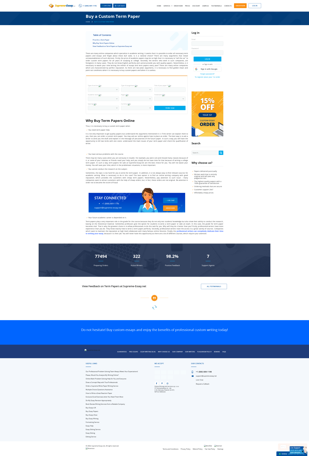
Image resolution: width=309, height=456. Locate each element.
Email (193, 39)
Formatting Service (92, 422)
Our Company (177, 352)
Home (159, 6)
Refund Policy (198, 449)
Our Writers (190, 352)
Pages (123, 95)
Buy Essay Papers (92, 411)
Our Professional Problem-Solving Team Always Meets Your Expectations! (112, 371)
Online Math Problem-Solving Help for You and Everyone (106, 379)
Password (195, 48)
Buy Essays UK (91, 408)
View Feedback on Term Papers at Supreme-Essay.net (112, 46)
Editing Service (91, 437)
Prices (187, 6)
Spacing (90, 104)
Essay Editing (90, 433)
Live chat (107, 5)
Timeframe (158, 95)
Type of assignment (127, 85)
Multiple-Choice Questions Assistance (99, 389)
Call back (121, 5)
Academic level (93, 95)
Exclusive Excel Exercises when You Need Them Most (104, 397)
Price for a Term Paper (101, 40)
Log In (207, 59)
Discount (196, 6)
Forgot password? (207, 74)
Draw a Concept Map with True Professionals (102, 382)
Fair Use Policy (210, 449)
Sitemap (220, 449)
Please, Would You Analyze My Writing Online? (102, 375)
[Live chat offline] (298, 450)
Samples (205, 6)
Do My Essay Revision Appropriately (98, 400)
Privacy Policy (185, 449)
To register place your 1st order (207, 77)
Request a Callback (202, 384)
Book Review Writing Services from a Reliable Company (105, 404)
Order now (178, 6)
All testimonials (214, 286)
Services (167, 6)
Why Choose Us (164, 352)
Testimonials (216, 6)
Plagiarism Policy (204, 352)
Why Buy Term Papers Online (103, 43)
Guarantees (122, 352)
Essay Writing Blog (148, 352)
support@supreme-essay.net (108, 207)
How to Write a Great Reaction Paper (99, 393)
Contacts (228, 6)
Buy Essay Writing (92, 418)
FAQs (224, 352)
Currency (124, 104)
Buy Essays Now (91, 415)
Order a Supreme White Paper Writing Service (102, 386)
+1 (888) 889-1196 (90, 6)
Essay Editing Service (93, 429)
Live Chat (171, 200)
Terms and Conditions (170, 449)
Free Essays (133, 352)
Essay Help (89, 426)
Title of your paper (161, 85)
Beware (217, 352)
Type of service (93, 85)
